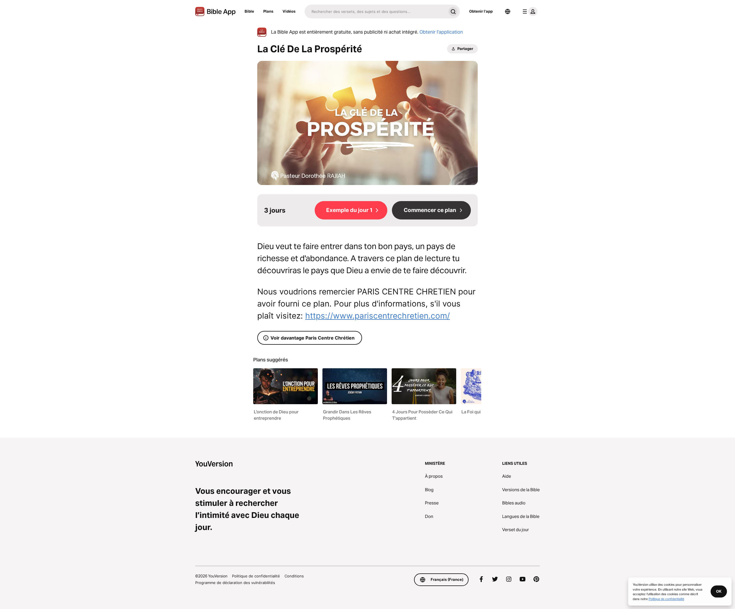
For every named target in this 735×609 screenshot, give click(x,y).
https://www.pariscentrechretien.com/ (377, 316)
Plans (268, 11)
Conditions (294, 576)
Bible (249, 11)
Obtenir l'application (441, 32)
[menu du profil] (529, 11)
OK (719, 591)
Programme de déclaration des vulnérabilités (235, 582)
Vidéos (289, 11)
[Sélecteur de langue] (507, 11)
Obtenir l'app (481, 11)
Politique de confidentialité (256, 576)
